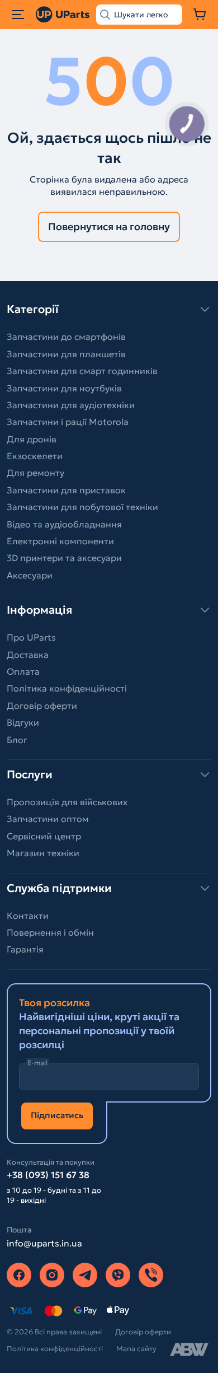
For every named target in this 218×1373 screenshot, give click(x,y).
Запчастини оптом (48, 818)
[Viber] (118, 1275)
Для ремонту (35, 472)
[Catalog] (18, 14)
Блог (17, 739)
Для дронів (31, 439)
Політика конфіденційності (67, 688)
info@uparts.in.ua (44, 1243)
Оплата (23, 671)
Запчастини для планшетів (66, 353)
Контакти (28, 915)
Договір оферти (42, 705)
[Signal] (151, 1275)
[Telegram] (85, 1275)
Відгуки (23, 722)
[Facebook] (19, 1275)
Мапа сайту (136, 1348)
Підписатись (57, 1115)
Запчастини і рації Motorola (68, 421)
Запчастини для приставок (66, 490)
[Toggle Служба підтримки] (109, 888)
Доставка (28, 654)
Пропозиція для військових (67, 801)
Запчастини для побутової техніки (82, 506)
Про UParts (31, 637)
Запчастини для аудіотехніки (71, 404)
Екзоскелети (35, 455)
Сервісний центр (44, 836)
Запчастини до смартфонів (66, 336)
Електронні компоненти (60, 541)
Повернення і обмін (50, 932)
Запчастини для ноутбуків (64, 388)
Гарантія (25, 949)
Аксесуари (30, 575)
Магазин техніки (43, 852)
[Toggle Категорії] (109, 309)
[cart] (200, 14)
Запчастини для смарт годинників (82, 370)
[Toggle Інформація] (109, 609)
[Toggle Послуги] (109, 774)
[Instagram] (52, 1275)
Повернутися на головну (109, 226)
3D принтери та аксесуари (64, 557)
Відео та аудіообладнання (64, 524)
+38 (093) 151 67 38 (48, 1174)
